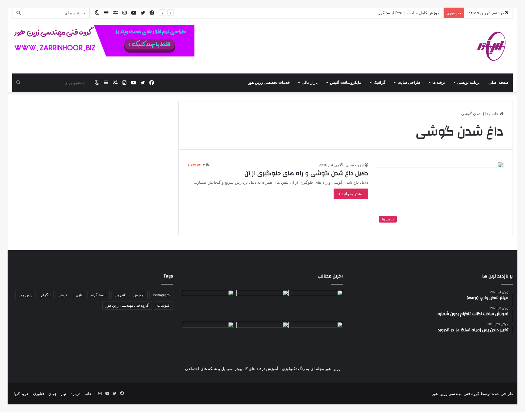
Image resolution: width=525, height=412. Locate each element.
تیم (63, 393)
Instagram (161, 295)
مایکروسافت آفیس (345, 82)
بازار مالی (310, 82)
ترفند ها (438, 82)
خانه (496, 113)
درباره (75, 393)
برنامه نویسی (468, 82)
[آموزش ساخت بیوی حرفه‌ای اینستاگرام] (208, 336)
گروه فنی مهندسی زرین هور (127, 305)
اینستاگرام (98, 295)
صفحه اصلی (499, 82)
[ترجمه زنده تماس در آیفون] (317, 304)
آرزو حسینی (354, 165)
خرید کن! (21, 393)
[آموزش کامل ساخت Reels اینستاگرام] (262, 336)
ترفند (63, 295)
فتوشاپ (163, 305)
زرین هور (26, 295)
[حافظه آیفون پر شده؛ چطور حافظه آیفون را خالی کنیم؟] (208, 304)
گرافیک (379, 82)
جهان (52, 393)
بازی (78, 295)
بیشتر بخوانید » (351, 193)
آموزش (138, 295)
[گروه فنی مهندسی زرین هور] (494, 46)
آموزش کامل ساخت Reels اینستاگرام (409, 12)
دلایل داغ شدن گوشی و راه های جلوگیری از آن (306, 173)
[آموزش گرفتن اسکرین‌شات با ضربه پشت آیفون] (262, 304)
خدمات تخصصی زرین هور (269, 82)
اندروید (120, 295)
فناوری (38, 393)
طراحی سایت (408, 82)
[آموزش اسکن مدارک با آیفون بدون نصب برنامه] (317, 336)
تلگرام (45, 295)
